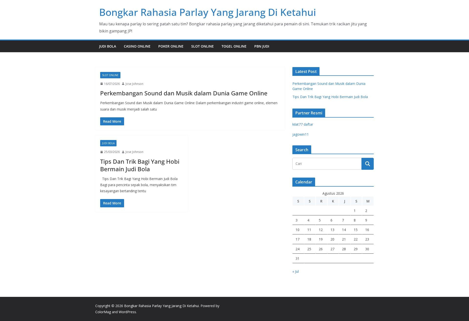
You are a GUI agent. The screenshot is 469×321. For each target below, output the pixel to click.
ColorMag (103, 312)
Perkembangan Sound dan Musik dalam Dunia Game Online (183, 93)
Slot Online (202, 46)
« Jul (295, 271)
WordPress (127, 312)
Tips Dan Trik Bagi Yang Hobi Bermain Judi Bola (139, 165)
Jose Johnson (134, 84)
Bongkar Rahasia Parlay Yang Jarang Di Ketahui (207, 12)
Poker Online (170, 46)
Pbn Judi (261, 46)
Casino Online (137, 46)
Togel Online (234, 46)
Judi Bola (107, 46)
